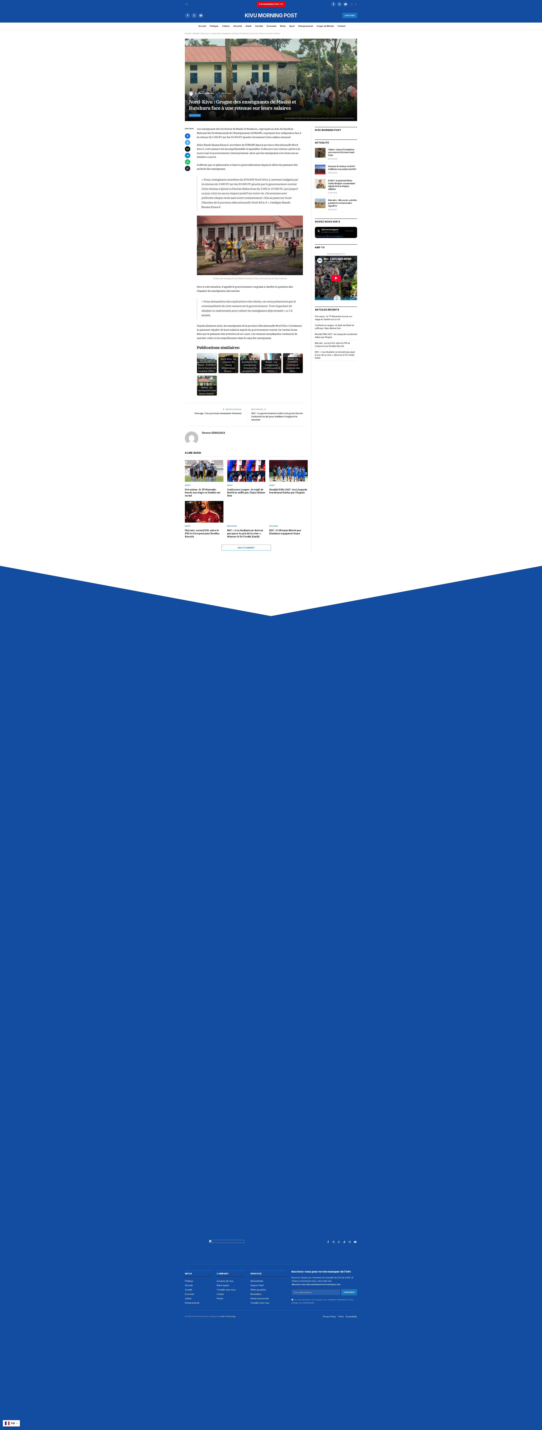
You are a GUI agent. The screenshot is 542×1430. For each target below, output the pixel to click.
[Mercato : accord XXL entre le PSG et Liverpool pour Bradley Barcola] (204, 512)
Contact (341, 26)
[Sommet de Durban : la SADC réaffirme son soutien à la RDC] (320, 169)
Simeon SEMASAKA (206, 93)
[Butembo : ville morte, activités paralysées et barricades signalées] (320, 203)
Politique (214, 26)
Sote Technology (228, 1316)
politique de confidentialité (302, 1303)
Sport (292, 26)
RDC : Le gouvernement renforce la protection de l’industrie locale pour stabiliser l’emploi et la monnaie (277, 416)
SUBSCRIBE (350, 15)
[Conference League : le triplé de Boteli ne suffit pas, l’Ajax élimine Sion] (246, 471)
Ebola (283, 26)
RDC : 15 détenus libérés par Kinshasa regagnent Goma (285, 532)
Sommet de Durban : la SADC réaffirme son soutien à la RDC (342, 167)
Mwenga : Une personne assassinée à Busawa (217, 413)
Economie (271, 26)
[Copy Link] (187, 168)
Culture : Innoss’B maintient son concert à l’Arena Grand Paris (341, 152)
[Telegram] (187, 155)
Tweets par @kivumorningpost (329, 236)
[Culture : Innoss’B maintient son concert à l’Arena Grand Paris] (320, 152)
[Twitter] (187, 142)
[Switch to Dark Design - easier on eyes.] (356, 4)
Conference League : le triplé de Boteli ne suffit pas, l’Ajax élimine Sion (246, 492)
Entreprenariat (305, 26)
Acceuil (202, 26)
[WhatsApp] (187, 162)
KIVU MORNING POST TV (271, 4)
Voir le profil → (350, 231)
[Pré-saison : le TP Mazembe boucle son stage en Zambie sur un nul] (204, 471)
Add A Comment (246, 548)
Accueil (188, 33)
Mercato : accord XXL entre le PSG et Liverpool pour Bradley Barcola (202, 533)
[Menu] (186, 4)
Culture (226, 26)
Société (259, 26)
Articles (196, 33)
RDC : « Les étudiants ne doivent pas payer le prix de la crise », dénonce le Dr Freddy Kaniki (245, 533)
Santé (249, 26)
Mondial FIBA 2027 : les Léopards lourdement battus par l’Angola (288, 491)
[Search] (351, 4)
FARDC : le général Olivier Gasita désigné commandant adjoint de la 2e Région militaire (341, 184)
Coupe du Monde (325, 26)
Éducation (195, 115)
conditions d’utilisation (336, 1300)
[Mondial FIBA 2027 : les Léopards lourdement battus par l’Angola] (288, 471)
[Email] (187, 149)
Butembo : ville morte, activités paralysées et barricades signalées (342, 203)
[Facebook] (187, 136)
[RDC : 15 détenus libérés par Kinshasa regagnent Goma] (288, 512)
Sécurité (237, 26)
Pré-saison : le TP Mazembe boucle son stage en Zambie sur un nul (202, 492)
